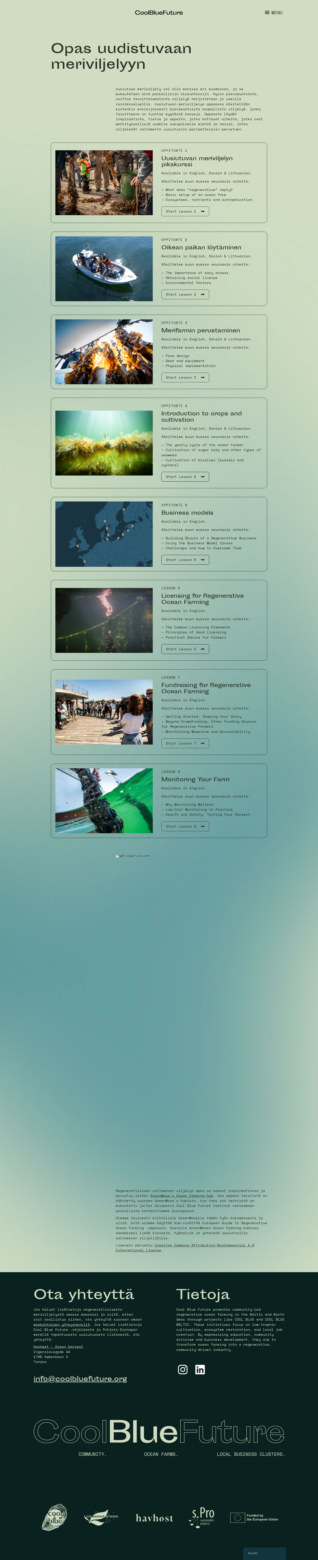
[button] (185, 211)
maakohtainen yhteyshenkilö (62, 1324)
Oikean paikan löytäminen (201, 248)
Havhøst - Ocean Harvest (58, 1346)
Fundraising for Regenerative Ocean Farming (206, 689)
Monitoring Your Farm (195, 780)
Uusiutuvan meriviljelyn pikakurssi (197, 162)
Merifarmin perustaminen (200, 331)
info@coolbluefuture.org (80, 1379)
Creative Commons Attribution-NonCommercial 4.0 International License (185, 1248)
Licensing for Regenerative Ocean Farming (202, 599)
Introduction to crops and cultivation (201, 417)
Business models (187, 513)
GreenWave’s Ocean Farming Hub (181, 1195)
